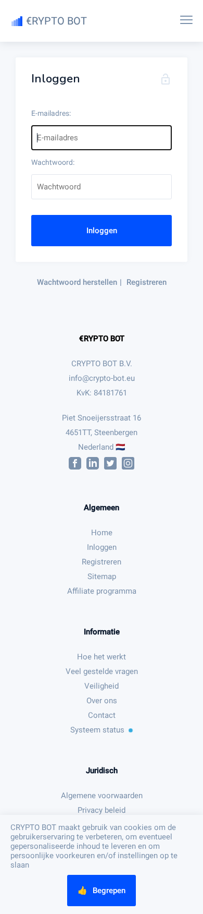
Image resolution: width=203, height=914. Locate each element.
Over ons (101, 700)
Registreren (146, 282)
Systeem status (97, 730)
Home (101, 532)
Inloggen (101, 230)
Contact (102, 715)
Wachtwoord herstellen (77, 282)
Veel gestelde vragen (102, 671)
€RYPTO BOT (101, 338)
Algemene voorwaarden (102, 795)
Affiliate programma (101, 591)
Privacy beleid (101, 810)
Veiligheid (101, 686)
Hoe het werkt (101, 657)
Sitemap (101, 576)
